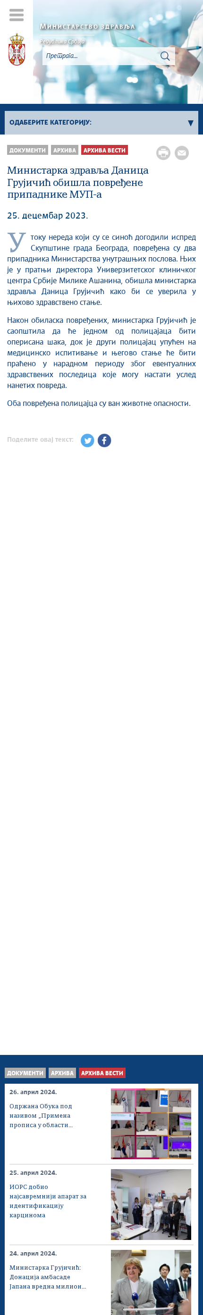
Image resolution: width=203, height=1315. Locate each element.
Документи (27, 150)
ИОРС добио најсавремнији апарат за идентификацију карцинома (47, 1201)
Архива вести (105, 150)
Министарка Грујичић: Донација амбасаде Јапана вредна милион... (47, 1277)
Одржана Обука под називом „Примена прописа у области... (41, 1116)
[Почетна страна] (16, 51)
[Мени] (16, 15)
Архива (64, 150)
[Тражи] (165, 56)
